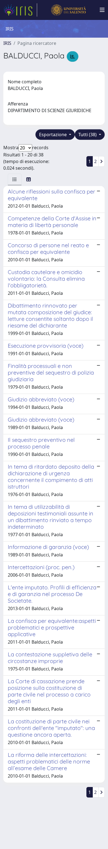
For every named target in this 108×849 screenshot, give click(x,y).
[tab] (15, 179)
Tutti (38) (88, 134)
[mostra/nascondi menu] (102, 10)
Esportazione (53, 134)
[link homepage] (20, 10)
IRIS (7, 43)
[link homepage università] (68, 10)
